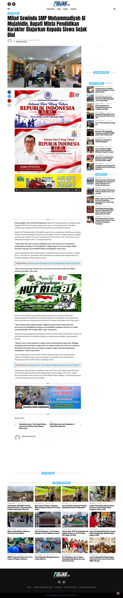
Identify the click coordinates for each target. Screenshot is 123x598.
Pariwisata (74, 9)
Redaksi (29, 587)
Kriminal (65, 9)
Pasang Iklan (58, 587)
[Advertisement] (48, 204)
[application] (48, 183)
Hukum (59, 9)
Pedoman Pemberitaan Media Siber (42, 587)
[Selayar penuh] (79, 190)
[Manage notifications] (118, 593)
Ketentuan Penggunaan (70, 587)
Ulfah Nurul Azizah (21, 42)
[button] (48, 182)
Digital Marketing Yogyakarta (87, 587)
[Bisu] (76, 190)
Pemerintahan (50, 9)
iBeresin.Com (56, 595)
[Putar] (17, 190)
